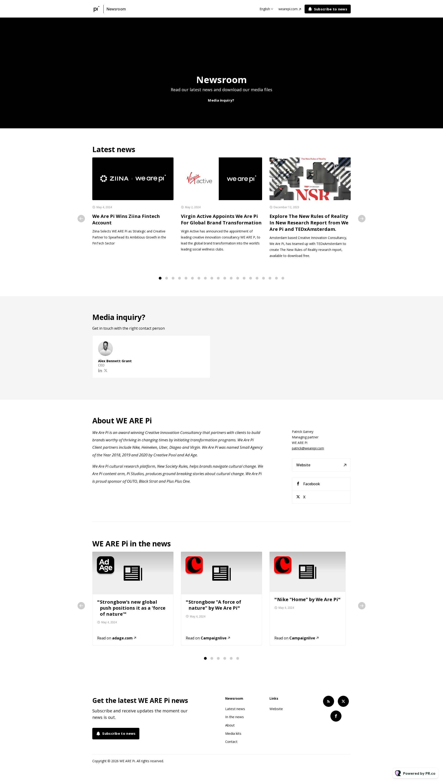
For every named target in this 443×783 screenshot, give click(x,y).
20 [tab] (282, 278)
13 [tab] (237, 278)
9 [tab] (211, 278)
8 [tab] (205, 278)
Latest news (235, 708)
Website (303, 464)
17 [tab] (263, 278)
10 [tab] (218, 278)
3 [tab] (173, 278)
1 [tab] (160, 278)
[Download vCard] (202, 343)
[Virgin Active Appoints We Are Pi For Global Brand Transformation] (221, 178)
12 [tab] (231, 278)
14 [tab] (244, 278)
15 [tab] (250, 278)
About (230, 725)
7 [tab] (199, 278)
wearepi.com (288, 9)
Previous (81, 218)
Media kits (233, 733)
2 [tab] (166, 278)
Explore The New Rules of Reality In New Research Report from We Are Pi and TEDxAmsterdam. (308, 222)
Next (361, 218)
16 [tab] (257, 278)
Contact (231, 741)
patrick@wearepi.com (308, 448)
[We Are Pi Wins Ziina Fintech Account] (133, 178)
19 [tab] (276, 278)
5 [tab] (186, 278)
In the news (234, 716)
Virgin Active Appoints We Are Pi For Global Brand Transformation (221, 219)
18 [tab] (270, 278)
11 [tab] (224, 278)
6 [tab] (192, 278)
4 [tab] (179, 278)
